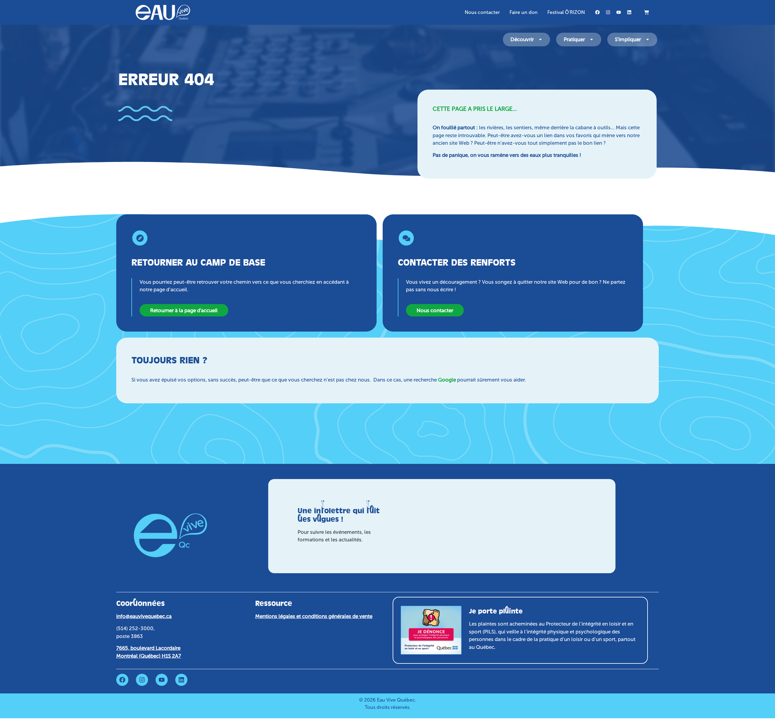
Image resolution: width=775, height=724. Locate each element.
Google (447, 380)
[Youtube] (618, 12)
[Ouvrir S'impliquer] (647, 40)
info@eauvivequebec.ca (144, 616)
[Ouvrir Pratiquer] (591, 40)
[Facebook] (597, 12)
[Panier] (646, 12)
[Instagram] (607, 12)
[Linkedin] (629, 12)
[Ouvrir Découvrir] (540, 40)
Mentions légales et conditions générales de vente (313, 616)
